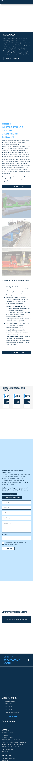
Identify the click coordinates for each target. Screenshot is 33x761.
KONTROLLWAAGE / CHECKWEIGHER (12, 744)
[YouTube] (10, 725)
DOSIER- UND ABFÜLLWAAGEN (10, 747)
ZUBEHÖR (5, 751)
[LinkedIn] (7, 725)
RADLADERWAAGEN (7, 749)
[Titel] (20, 725)
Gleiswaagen (6, 735)
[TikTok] (17, 725)
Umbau (7, 396)
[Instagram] (14, 725)
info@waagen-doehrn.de (12, 712)
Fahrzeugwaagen (7, 733)
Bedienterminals (7, 737)
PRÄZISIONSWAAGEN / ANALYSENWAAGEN (14, 742)
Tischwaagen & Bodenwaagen (11, 740)
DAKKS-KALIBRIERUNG (8, 758)
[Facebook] (4, 725)
